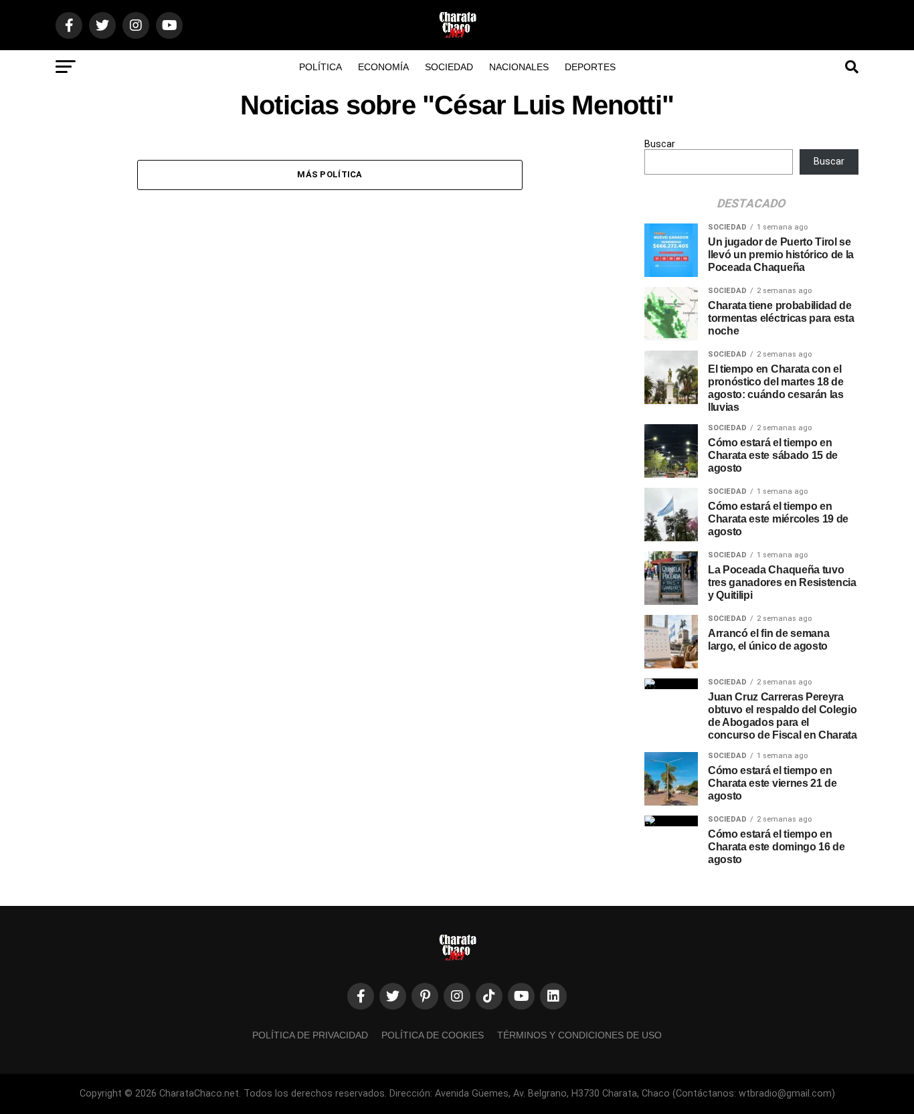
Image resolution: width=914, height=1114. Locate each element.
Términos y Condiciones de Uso (579, 1035)
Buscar (659, 144)
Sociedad (449, 67)
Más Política (329, 174)
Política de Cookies (432, 1035)
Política (320, 67)
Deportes (590, 67)
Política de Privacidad (310, 1035)
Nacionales (519, 67)
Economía (383, 67)
